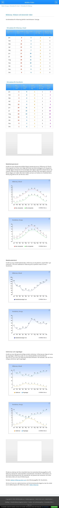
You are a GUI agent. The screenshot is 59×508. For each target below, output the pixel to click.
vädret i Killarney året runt (18, 480)
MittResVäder (29, 2)
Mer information (45, 506)
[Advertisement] (29, 144)
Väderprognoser (30, 499)
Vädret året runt (39, 499)
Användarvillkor (48, 502)
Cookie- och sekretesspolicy (35, 502)
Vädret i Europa (5, 6)
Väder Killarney (33, 485)
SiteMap (7, 502)
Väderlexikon (48, 499)
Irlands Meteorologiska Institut (19, 502)
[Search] (56, 2)
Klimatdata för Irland (15, 6)
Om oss (29, 505)
